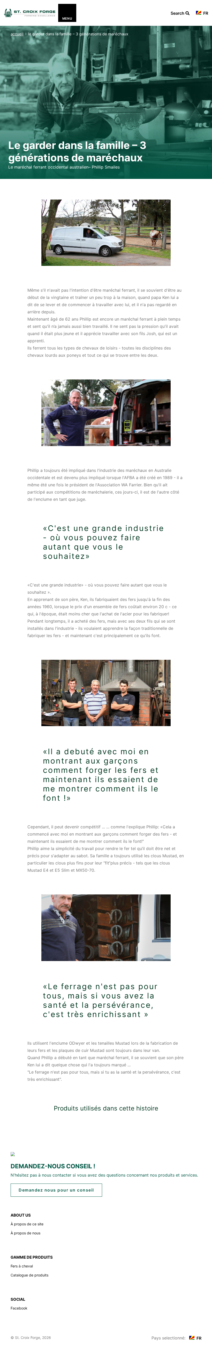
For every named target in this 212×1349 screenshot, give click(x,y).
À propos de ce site (27, 1224)
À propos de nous (25, 1233)
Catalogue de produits (29, 1275)
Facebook (19, 1308)
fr (205, 13)
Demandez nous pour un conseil (56, 1190)
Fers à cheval (22, 1266)
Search (180, 13)
